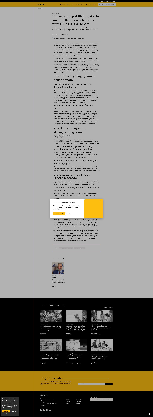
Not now (69, 213)
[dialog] (10, 406)
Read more (4, 408)
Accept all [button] (6, 411)
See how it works (59, 213)
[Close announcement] (101, 201)
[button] (149, 414)
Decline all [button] (14, 411)
